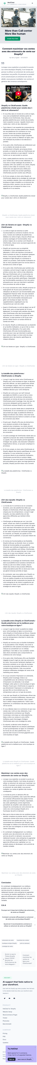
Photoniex (6, 1021)
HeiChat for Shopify (9, 1009)
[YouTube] (9, 998)
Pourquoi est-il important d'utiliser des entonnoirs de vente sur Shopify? (17, 911)
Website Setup (7, 1012)
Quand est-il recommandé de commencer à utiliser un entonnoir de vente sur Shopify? (18, 925)
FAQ (4, 1036)
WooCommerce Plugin (10, 1015)
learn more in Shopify (25, 1059)
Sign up (11, 1059)
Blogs (4, 1058)
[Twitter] (5, 998)
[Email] (14, 998)
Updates (5, 1042)
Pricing (5, 1033)
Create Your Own (12, 38)
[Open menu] (32, 3)
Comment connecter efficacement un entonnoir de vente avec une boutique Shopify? (17, 918)
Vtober (5, 1018)
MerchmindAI (7, 1024)
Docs (4, 1039)
